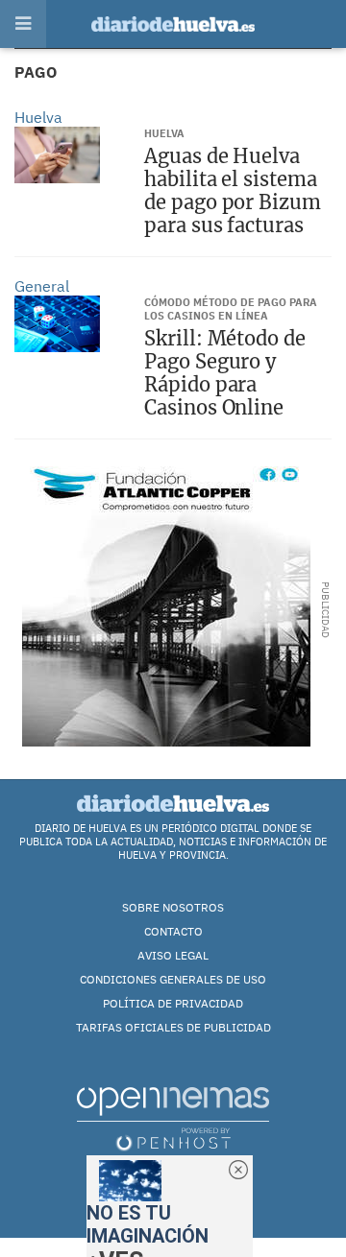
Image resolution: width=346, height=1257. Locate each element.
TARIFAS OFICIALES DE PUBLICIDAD (173, 1027)
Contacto (173, 931)
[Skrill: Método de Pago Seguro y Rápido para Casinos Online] (57, 324)
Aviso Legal (173, 955)
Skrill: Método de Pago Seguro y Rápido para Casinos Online (224, 372)
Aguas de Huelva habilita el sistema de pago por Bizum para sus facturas (232, 190)
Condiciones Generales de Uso (173, 979)
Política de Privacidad (173, 1003)
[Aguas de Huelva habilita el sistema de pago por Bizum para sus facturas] (57, 155)
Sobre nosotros (173, 907)
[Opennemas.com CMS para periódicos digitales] (173, 1118)
